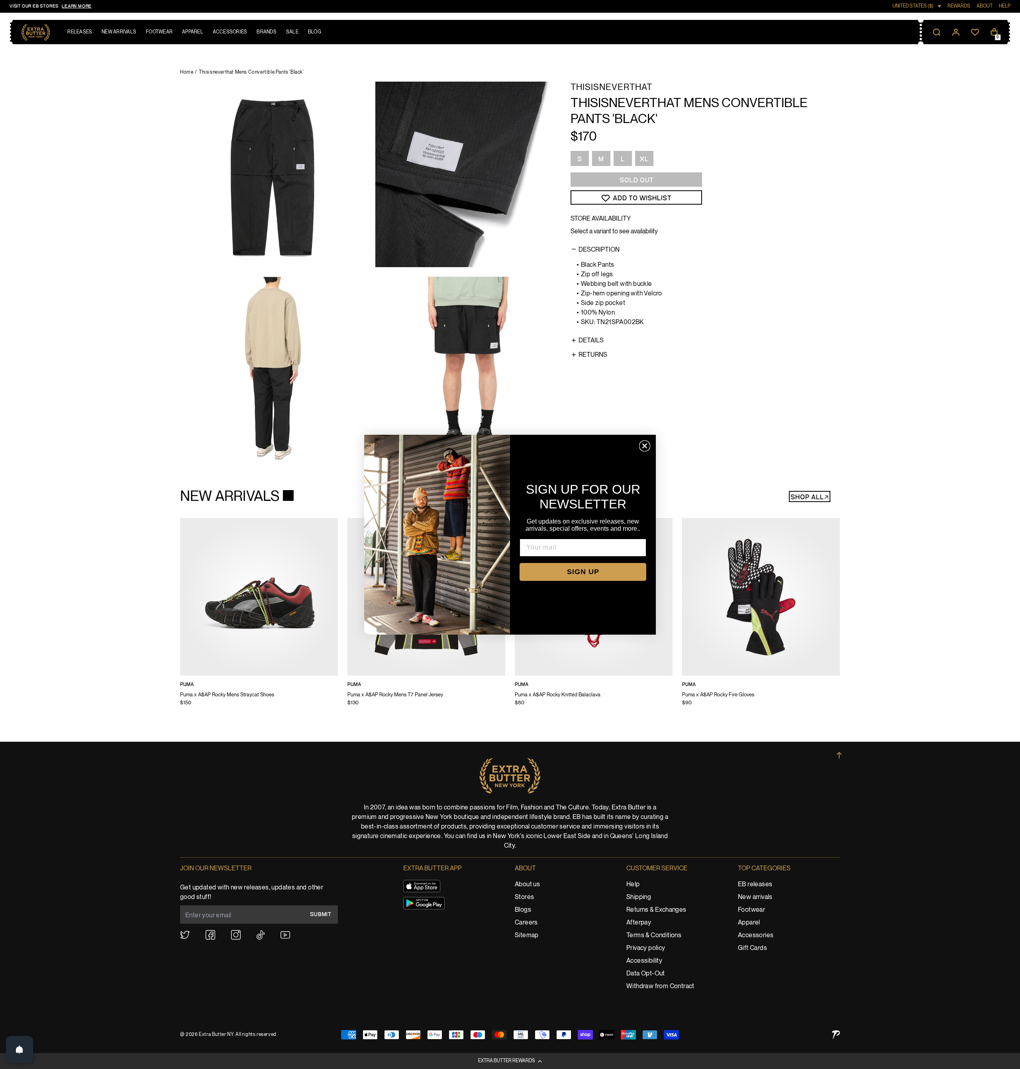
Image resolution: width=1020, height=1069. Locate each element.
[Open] (19, 1049)
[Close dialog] (644, 446)
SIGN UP (583, 572)
